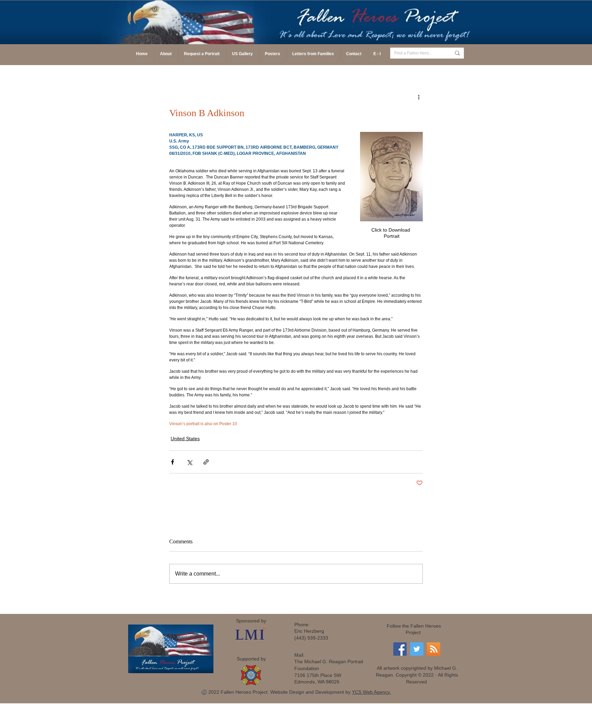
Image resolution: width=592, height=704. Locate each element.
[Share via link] (206, 462)
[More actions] (419, 96)
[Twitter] (416, 649)
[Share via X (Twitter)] (189, 462)
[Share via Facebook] (172, 462)
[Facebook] (400, 649)
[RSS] (433, 649)
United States (185, 438)
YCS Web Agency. (371, 692)
